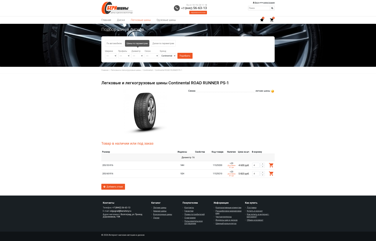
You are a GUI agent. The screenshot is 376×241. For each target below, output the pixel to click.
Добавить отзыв (114, 187)
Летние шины (159, 207)
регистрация (269, 2)
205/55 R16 (107, 165)
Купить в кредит (255, 211)
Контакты (189, 207)
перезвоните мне (198, 12)
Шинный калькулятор (226, 223)
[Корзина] (272, 20)
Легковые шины (141, 19)
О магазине (190, 218)
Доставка (251, 207)
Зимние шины (159, 211)
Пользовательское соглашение (193, 222)
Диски (121, 19)
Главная (106, 19)
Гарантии (188, 211)
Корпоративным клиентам (228, 207)
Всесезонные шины (162, 214)
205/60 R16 (107, 173)
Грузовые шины (166, 19)
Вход (257, 2)
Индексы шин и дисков (226, 220)
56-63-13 (194, 8)
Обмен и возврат (255, 220)
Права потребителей (194, 214)
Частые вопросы (224, 217)
